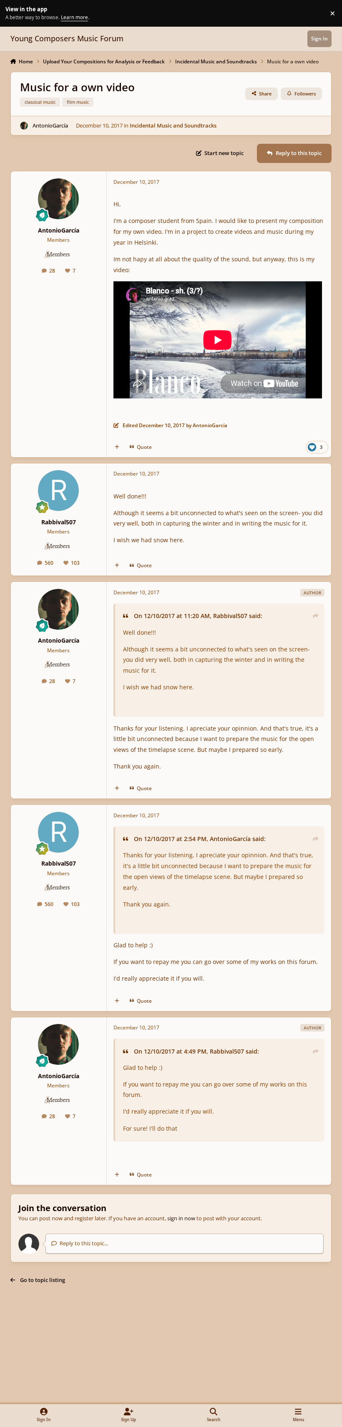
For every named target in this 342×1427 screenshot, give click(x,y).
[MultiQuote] (117, 447)
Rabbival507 (58, 522)
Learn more (14, 13)
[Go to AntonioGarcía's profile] (24, 126)
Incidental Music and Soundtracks (173, 125)
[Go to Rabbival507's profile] (58, 490)
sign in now (181, 1218)
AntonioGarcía (50, 125)
